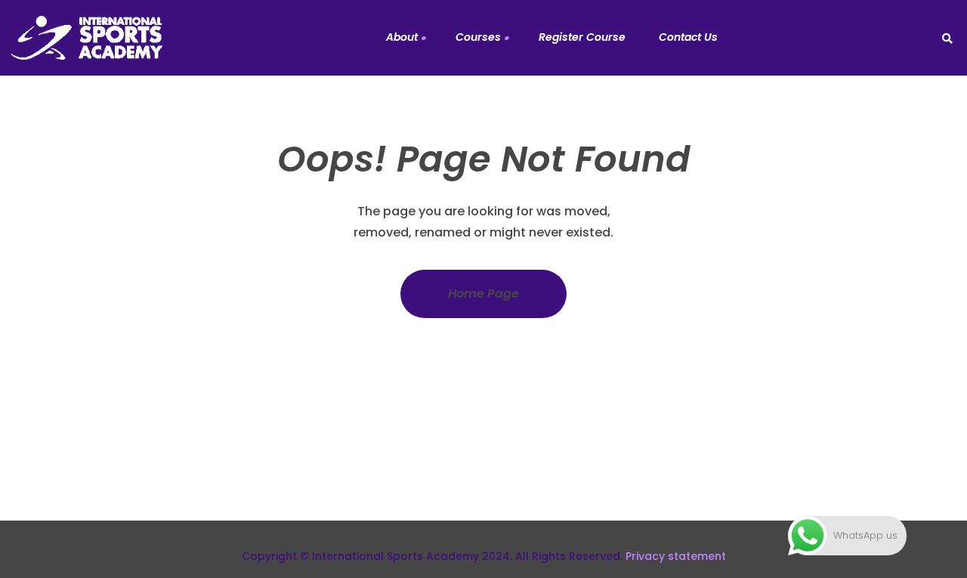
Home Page (483, 293)
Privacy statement (676, 556)
